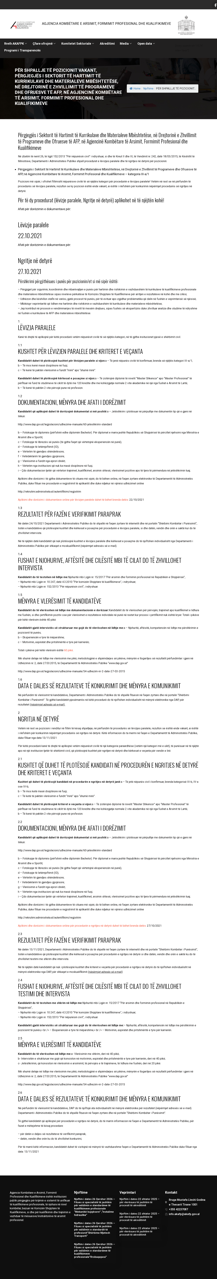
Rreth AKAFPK (14, 43)
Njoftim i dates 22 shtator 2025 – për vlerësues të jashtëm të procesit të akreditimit (139, 1202)
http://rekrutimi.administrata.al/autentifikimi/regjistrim (49, 491)
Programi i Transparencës (22, 50)
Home (137, 88)
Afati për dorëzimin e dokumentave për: (44, 209)
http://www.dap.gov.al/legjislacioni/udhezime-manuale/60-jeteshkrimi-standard (65, 424)
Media (124, 43)
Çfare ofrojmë (43, 43)
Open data (144, 43)
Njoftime (148, 88)
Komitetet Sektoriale (76, 43)
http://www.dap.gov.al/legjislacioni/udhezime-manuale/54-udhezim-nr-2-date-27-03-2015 (71, 671)
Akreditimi (107, 43)
